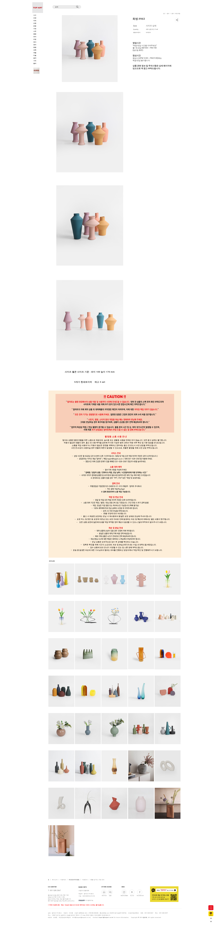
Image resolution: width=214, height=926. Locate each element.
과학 (34, 50)
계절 (34, 52)
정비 (34, 44)
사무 (34, 31)
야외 (34, 20)
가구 (34, 15)
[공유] (177, 19)
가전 (34, 28)
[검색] (77, 7)
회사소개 (55, 879)
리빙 (34, 39)
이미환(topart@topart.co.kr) (81, 917)
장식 (34, 42)
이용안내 (85, 879)
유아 (34, 36)
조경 (34, 18)
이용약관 (63, 879)
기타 (34, 61)
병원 (34, 47)
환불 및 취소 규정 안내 (97, 879)
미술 (34, 55)
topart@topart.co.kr (106, 917)
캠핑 (34, 34)
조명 (34, 23)
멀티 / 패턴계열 (176, 13)
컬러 (168, 13)
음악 (34, 58)
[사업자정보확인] (133, 913)
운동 (34, 26)
